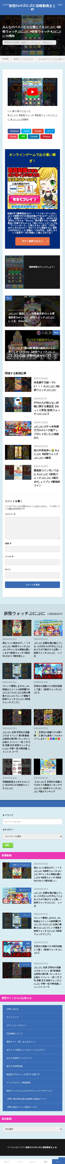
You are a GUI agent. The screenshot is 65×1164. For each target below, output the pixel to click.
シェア (19, 1162)
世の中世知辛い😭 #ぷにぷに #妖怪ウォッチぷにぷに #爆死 (46, 454)
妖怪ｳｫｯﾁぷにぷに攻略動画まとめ (32, 7)
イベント (26, 964)
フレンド (26, 915)
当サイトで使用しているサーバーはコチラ (25, 1050)
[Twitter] (26, 131)
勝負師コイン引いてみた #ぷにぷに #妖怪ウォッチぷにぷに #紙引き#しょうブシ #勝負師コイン (47, 478)
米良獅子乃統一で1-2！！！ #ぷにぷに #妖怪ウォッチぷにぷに (47, 386)
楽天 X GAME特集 (14, 1066)
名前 (8, 543)
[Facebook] (14, 131)
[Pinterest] (46, 136)
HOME (5, 59)
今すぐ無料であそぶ (32, 241)
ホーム (6, 1162)
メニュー (32, 1162)
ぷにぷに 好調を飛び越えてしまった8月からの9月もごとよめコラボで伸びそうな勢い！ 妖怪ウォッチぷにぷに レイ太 (48, 649)
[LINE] (23, 136)
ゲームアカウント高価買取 (18, 1083)
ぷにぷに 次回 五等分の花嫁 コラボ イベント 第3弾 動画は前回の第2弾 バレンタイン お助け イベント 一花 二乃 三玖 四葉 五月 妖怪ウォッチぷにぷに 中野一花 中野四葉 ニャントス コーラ (16, 742)
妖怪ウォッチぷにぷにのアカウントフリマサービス (29, 1091)
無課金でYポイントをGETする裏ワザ (23, 1074)
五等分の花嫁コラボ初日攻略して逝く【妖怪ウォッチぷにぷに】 (48, 689)
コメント (10, 514)
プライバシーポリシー (16, 1025)
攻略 (28, 943)
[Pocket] (13, 136)
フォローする (42, 271)
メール (9, 556)
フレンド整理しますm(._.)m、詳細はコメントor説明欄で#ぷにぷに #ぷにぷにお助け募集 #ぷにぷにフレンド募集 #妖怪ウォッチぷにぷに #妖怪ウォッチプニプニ (16, 694)
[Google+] (38, 131)
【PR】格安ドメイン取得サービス (21, 1107)
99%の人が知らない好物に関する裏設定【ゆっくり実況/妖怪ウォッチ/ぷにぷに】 (47, 408)
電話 (45, 1162)
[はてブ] (50, 131)
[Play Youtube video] (32, 92)
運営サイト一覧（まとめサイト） (21, 1042)
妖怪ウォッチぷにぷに (31, 43)
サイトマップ (12, 1017)
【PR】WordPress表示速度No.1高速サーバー (26, 1099)
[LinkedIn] (34, 136)
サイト (8, 569)
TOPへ (58, 1162)
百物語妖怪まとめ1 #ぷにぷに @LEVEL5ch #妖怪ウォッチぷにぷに (16, 785)
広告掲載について (14, 1034)
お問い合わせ (12, 1009)
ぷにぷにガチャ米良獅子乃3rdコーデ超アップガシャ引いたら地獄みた (46, 432)
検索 (7, 845)
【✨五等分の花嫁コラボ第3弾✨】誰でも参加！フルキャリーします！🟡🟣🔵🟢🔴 (48, 735)
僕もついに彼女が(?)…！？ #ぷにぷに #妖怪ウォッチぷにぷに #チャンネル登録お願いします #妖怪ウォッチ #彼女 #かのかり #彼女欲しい (16, 649)
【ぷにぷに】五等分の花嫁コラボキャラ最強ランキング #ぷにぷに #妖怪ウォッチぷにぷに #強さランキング (48, 787)
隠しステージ (25, 890)
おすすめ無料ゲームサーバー (19, 1058)
